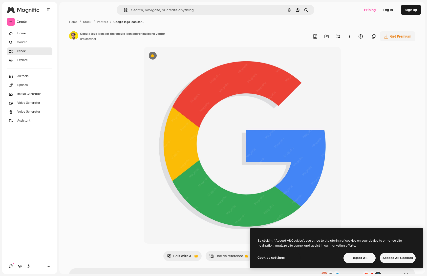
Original (175, 56)
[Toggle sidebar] (48, 10)
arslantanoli (88, 39)
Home (73, 22)
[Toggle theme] (29, 266)
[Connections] (11, 266)
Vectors (102, 22)
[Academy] (20, 266)
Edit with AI (179, 257)
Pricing (370, 10)
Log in (388, 10)
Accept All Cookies (398, 258)
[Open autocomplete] (123, 10)
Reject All (359, 258)
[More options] (349, 36)
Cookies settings (271, 257)
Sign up (411, 10)
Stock (87, 22)
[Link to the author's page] (73, 36)
